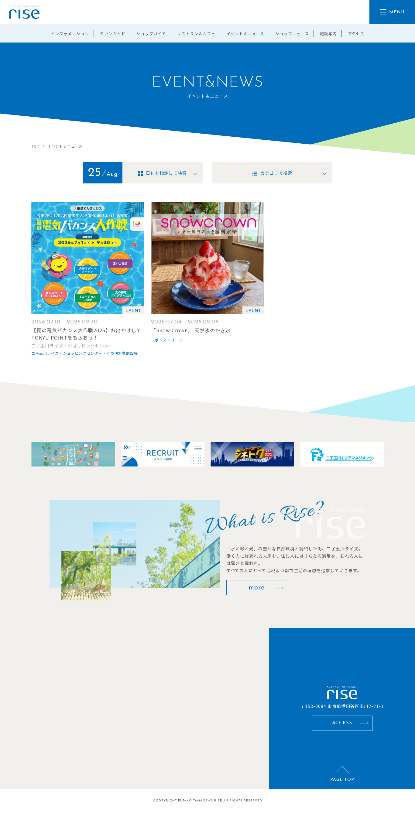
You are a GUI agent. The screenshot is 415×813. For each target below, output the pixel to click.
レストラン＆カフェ (196, 33)
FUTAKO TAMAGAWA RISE (200, 800)
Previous (28, 454)
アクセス (356, 33)
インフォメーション (70, 33)
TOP (35, 146)
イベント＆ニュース (245, 33)
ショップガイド (151, 33)
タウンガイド (112, 33)
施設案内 (328, 33)
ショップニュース (292, 33)
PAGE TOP (342, 779)
